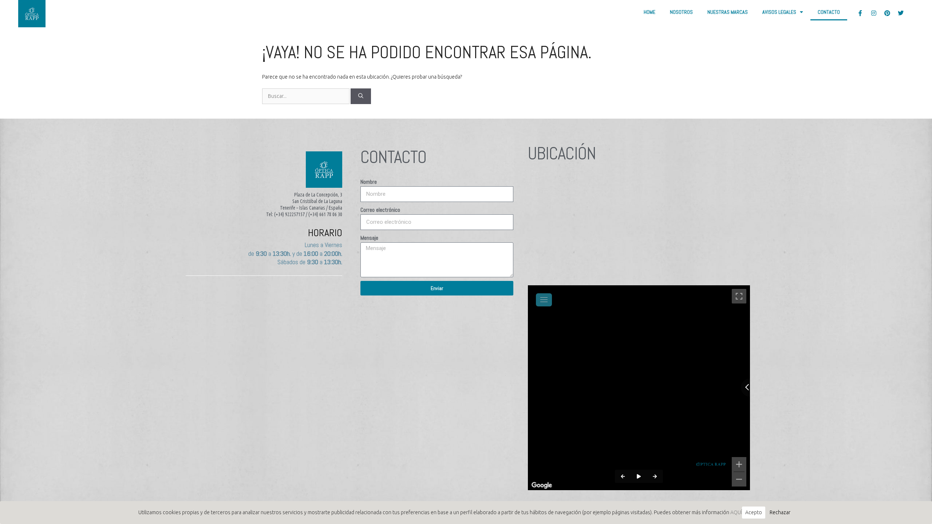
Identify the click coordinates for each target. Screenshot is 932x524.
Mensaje (369, 238)
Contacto (829, 12)
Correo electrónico (380, 210)
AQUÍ (736, 512)
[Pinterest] (887, 13)
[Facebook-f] (860, 13)
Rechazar (780, 512)
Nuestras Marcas (727, 12)
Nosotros (681, 12)
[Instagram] (874, 13)
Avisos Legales (779, 12)
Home (649, 12)
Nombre (368, 182)
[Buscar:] (306, 96)
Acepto (753, 512)
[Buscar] (361, 96)
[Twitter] (901, 13)
